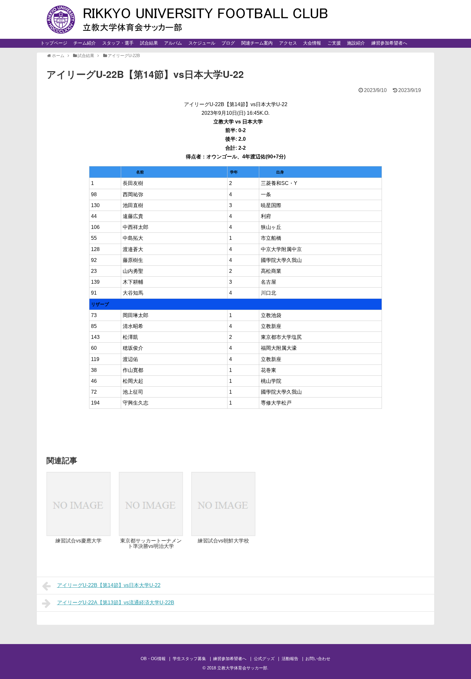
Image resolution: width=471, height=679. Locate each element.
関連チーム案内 (257, 43)
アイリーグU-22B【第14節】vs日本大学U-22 (109, 585)
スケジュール (201, 43)
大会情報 (312, 43)
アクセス (288, 43)
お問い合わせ (317, 658)
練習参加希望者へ (389, 43)
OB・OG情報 (153, 658)
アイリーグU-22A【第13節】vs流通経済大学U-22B (115, 602)
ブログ (228, 43)
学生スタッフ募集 (189, 658)
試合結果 (149, 43)
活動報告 (290, 658)
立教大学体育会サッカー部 (242, 668)
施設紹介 (356, 43)
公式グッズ (264, 658)
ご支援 (334, 43)
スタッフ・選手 (118, 43)
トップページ (53, 43)
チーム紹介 (84, 43)
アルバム (173, 43)
